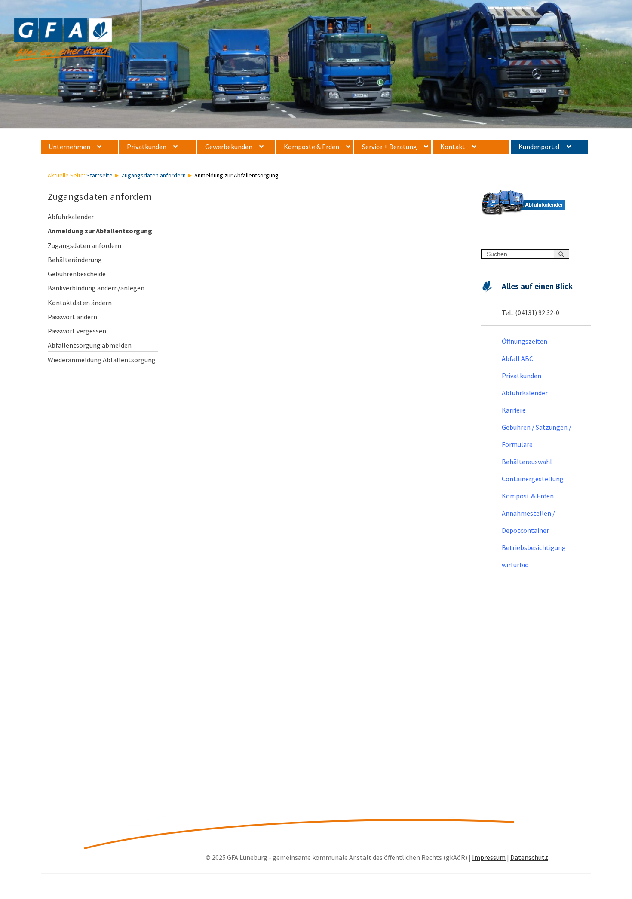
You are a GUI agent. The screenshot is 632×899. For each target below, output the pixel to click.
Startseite (99, 175)
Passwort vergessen (77, 331)
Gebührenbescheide (77, 273)
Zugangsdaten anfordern (153, 175)
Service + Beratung (389, 146)
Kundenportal (539, 146)
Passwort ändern (72, 316)
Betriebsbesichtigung (534, 547)
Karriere (514, 410)
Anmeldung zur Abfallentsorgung (100, 230)
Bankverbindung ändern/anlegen (96, 288)
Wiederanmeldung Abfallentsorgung (102, 359)
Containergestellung (533, 478)
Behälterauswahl (527, 461)
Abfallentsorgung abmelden (90, 345)
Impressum (489, 857)
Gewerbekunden (228, 146)
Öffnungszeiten (524, 341)
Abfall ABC (517, 358)
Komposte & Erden (311, 146)
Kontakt (452, 146)
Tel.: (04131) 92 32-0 (530, 312)
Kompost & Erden (528, 496)
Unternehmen (69, 146)
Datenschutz (529, 857)
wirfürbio (515, 564)
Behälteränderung (75, 259)
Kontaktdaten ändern (80, 302)
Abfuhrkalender (71, 216)
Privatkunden (146, 146)
